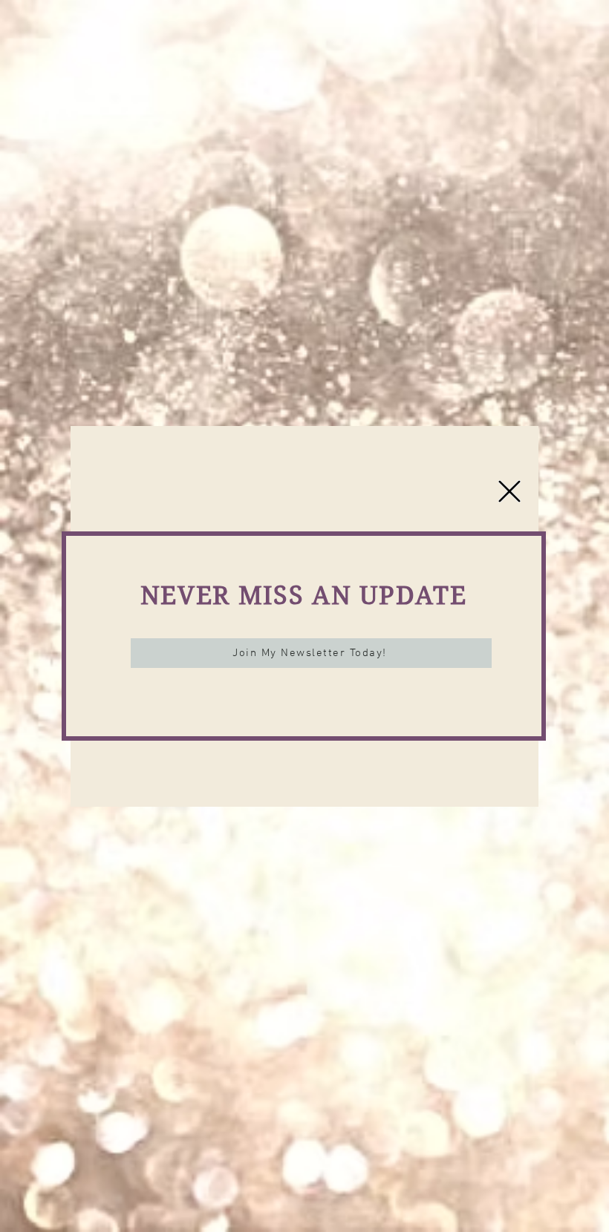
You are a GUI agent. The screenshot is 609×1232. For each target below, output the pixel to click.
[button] (509, 491)
